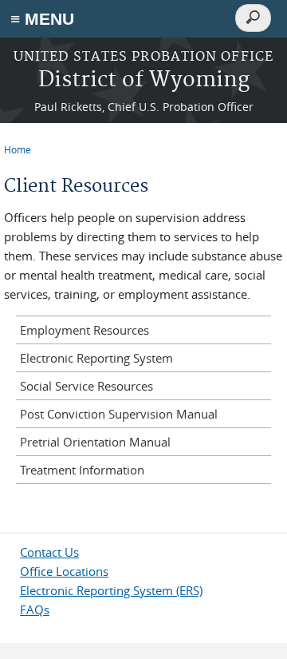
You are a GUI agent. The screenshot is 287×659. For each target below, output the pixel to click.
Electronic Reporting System (96, 358)
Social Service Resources (86, 386)
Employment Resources (84, 330)
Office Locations (64, 571)
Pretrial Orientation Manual (95, 442)
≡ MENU (42, 19)
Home (17, 149)
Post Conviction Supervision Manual (119, 414)
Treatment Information (82, 470)
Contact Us (49, 552)
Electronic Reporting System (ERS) (111, 590)
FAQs (34, 609)
